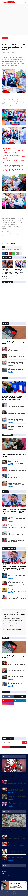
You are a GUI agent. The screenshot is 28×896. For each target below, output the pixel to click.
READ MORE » (11, 352)
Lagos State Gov (17, 249)
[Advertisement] (14, 20)
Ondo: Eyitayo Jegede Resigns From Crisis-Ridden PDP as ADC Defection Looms (17, 38)
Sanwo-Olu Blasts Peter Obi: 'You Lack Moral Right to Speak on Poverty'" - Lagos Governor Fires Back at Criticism (7, 273)
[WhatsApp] (13, 253)
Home (3, 42)
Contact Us (4, 873)
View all (24, 257)
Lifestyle (4, 880)
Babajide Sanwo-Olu (11, 42)
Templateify (10, 892)
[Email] (17, 253)
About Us (4, 871)
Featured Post (14, 747)
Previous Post (5, 319)
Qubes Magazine (16, 612)
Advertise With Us (6, 875)
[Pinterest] (10, 253)
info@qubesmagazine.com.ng (12, 629)
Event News (19, 247)
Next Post (23, 319)
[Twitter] (6, 253)
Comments (22, 747)
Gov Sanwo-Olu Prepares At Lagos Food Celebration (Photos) (20, 271)
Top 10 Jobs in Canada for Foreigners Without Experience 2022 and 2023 (14, 156)
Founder (4, 878)
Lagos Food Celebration (7, 249)
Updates (5, 747)
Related (4, 243)
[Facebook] (3, 253)
